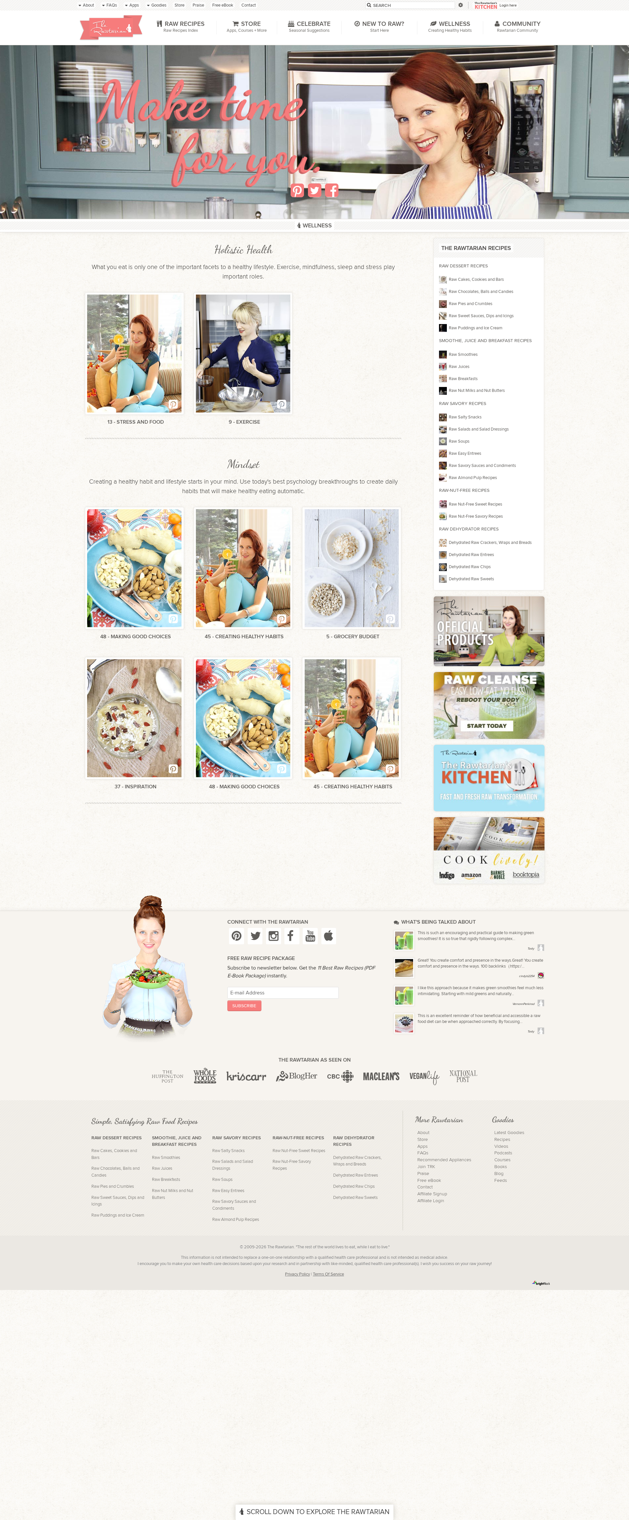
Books (500, 1166)
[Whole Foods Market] (205, 1076)
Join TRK (426, 1166)
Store (422, 1139)
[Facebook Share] (332, 190)
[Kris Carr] (246, 1076)
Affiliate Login (430, 1200)
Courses (502, 1160)
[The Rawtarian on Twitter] (255, 936)
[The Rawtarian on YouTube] (310, 936)
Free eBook (429, 1180)
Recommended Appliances (444, 1160)
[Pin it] (297, 190)
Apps (422, 1146)
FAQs (422, 1153)
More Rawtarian (439, 1119)
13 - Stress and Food (135, 422)
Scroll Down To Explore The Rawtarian (318, 1512)
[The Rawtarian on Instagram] (273, 936)
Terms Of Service (328, 1274)
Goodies (503, 1119)
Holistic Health (243, 249)
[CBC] (340, 1076)
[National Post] (463, 1076)
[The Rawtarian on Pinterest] (236, 936)
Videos (501, 1146)
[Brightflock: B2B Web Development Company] (541, 1283)
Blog (499, 1173)
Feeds (500, 1180)
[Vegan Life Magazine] (424, 1076)
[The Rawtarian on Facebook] (291, 936)
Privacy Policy (297, 1274)
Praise (423, 1173)
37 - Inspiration (135, 787)
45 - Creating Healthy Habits (244, 637)
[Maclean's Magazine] (381, 1076)
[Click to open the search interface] (460, 5)
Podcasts (503, 1153)
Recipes (502, 1139)
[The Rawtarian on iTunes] (328, 936)
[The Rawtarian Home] (111, 27)
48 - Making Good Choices (135, 637)
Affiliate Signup (432, 1194)
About (423, 1132)
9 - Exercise (244, 422)
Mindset (243, 464)
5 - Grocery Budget (353, 637)
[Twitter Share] (314, 190)
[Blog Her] (296, 1076)
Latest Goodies (509, 1132)
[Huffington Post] (167, 1076)
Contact (425, 1187)
